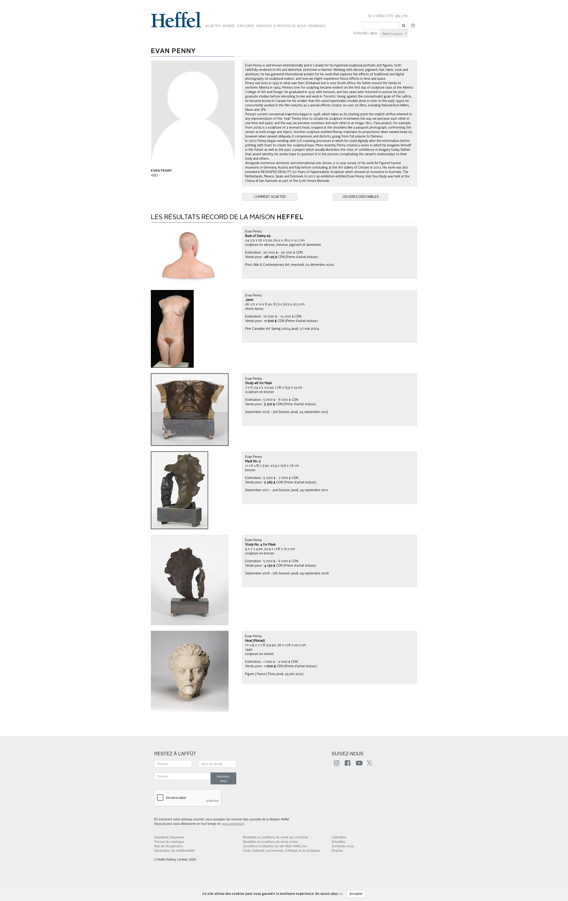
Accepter (356, 893)
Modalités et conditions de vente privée (270, 841)
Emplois (337, 850)
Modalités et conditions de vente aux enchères (275, 837)
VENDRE (228, 26)
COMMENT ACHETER (270, 196)
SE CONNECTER (380, 16)
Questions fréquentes (169, 837)
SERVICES (264, 26)
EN (397, 16)
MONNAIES (316, 26)
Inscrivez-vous (223, 778)
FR (405, 16)
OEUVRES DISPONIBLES (361, 196)
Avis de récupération (168, 846)
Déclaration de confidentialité (174, 850)
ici (340, 893)
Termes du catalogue (169, 841)
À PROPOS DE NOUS (290, 26)
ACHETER (212, 26)
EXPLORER (245, 26)
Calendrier (339, 837)
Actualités (338, 841)
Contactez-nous (343, 846)
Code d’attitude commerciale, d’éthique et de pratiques (281, 850)
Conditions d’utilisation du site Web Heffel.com (275, 846)
